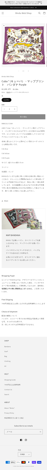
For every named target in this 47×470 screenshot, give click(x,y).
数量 (3, 105)
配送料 (8, 92)
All (5, 366)
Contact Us (8, 390)
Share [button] (6, 201)
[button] (2, 13)
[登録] (40, 431)
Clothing (7, 361)
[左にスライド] (18, 71)
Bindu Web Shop (20, 466)
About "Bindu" (9, 408)
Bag (5, 356)
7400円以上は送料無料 (12, 385)
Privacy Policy (9, 413)
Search (6, 394)
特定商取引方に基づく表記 (14, 418)
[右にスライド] (28, 71)
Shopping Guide (10, 380)
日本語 (22, 454)
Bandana (7, 347)
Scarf (6, 351)
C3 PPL (6, 100)
